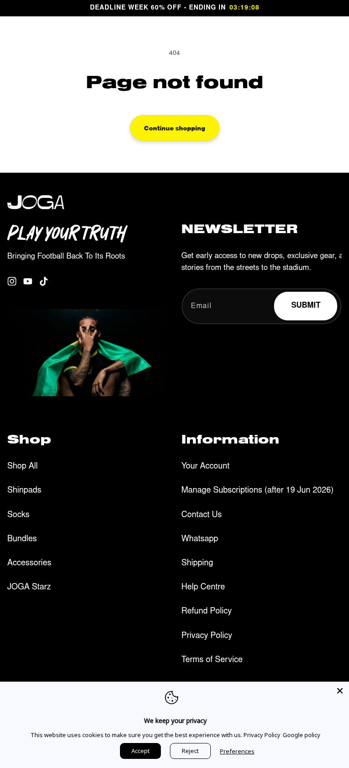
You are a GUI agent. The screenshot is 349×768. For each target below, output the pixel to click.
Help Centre (203, 587)
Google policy (301, 735)
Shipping (197, 563)
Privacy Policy (206, 636)
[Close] (339, 690)
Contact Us (201, 515)
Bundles (22, 539)
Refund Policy (206, 612)
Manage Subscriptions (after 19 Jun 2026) (257, 491)
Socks (18, 515)
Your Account (205, 467)
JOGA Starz (29, 587)
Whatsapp (199, 539)
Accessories (29, 563)
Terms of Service (212, 660)
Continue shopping (174, 128)
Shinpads (24, 491)
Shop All (22, 467)
